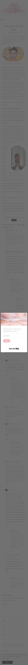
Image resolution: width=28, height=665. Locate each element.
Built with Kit (14, 348)
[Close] (25, 314)
